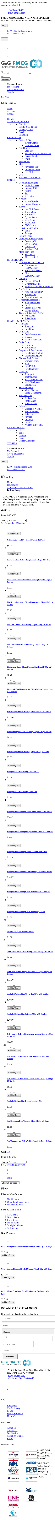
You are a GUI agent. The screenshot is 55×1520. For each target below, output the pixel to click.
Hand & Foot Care (33, 339)
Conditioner (30, 329)
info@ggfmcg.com (16, 13)
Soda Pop (29, 151)
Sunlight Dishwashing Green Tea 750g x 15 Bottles (28, 994)
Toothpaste (30, 374)
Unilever (15, 1204)
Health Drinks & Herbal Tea (38, 153)
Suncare (28, 337)
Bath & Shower (32, 411)
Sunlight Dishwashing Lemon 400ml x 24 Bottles (27, 852)
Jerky (27, 230)
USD (4, 26)
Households (12, 485)
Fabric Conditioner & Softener (39, 286)
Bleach (28, 273)
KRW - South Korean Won (19, 31)
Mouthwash (30, 385)
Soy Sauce (29, 214)
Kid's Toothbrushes (34, 379)
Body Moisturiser (33, 334)
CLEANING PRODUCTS (20, 487)
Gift (13, 1217)
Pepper (28, 190)
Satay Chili (30, 220)
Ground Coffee (32, 145)
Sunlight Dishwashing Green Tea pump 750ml (26, 911)
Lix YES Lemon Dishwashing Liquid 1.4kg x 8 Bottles (29, 624)
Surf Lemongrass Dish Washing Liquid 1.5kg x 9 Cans (29, 732)
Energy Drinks (31, 156)
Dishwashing (31, 265)
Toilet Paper (30, 318)
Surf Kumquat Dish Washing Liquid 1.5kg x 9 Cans (28, 1121)
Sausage (28, 233)
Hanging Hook (32, 310)
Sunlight (15, 1225)
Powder (28, 416)
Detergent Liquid (32, 284)
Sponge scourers (32, 302)
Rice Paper (30, 254)
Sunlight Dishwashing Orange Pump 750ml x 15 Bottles (30, 831)
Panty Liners (30, 401)
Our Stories (12, 1433)
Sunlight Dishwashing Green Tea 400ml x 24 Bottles (28, 891)
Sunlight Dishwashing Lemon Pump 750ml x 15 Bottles (29, 811)
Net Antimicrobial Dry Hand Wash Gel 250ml (26, 540)
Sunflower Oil (31, 249)
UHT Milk (30, 172)
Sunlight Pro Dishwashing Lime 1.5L (22, 792)
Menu (9, 108)
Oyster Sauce (31, 217)
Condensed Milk (32, 169)
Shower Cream (32, 361)
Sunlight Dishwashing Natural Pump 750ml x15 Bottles (29, 871)
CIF (12, 1214)
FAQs (10, 1438)
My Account (13, 87)
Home (10, 482)
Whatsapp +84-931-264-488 (21, 1378)
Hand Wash (30, 366)
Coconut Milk (31, 188)
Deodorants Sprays (33, 355)
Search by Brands (15, 1436)
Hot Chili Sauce (32, 209)
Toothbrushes (31, 377)
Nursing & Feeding (34, 424)
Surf (12, 1228)
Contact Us (12, 1430)
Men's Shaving (31, 390)
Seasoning (29, 196)
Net (13, 1199)
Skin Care (29, 414)
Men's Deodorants (33, 393)
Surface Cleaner (32, 276)
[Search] (30, 73)
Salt (26, 193)
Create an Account (15, 89)
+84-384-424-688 (16, 10)
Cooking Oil (30, 241)
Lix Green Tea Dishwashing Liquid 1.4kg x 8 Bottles (28, 560)
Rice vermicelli (32, 257)
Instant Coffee (31, 143)
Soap (27, 363)
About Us (11, 1428)
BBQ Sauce (30, 225)
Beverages (12, 1405)
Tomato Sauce (31, 212)
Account (11, 111)
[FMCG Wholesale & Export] (21, 67)
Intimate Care (31, 403)
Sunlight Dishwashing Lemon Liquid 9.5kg (24, 1101)
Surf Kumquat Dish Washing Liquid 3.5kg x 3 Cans (28, 751)
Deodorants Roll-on (34, 353)
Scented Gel (30, 294)
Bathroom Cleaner (33, 270)
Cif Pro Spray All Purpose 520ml (20, 931)
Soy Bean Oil (31, 244)
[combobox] (14, 73)
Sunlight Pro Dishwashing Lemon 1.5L (23, 771)
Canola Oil (30, 246)
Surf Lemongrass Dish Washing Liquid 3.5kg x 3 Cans (29, 1141)
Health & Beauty (15, 1413)
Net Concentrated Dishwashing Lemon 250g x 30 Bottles (30, 951)
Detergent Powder (33, 281)
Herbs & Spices (32, 185)
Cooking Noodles (33, 204)
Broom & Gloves (33, 307)
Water (27, 159)
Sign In (10, 92)
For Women (30, 347)
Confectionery (13, 1408)
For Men (29, 345)
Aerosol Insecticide (33, 297)
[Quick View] (14, 531)
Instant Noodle (31, 201)
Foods (10, 1411)
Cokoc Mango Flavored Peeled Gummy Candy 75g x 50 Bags (26, 1246)
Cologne (29, 419)
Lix (12, 1220)
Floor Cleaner (31, 268)
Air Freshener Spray (34, 291)
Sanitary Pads (31, 398)
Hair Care (29, 422)
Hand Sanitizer (31, 369)
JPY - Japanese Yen (16, 33)
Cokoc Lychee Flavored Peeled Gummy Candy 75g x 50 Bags (26, 1269)
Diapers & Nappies (33, 409)
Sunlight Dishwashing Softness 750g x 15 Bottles (26, 1014)
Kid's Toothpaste (32, 382)
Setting (10, 114)
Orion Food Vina (18, 1202)
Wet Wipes (30, 315)
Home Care (12, 1416)
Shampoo (29, 326)
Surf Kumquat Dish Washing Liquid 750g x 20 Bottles (29, 711)
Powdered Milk (32, 166)
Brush (27, 305)
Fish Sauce (30, 222)
